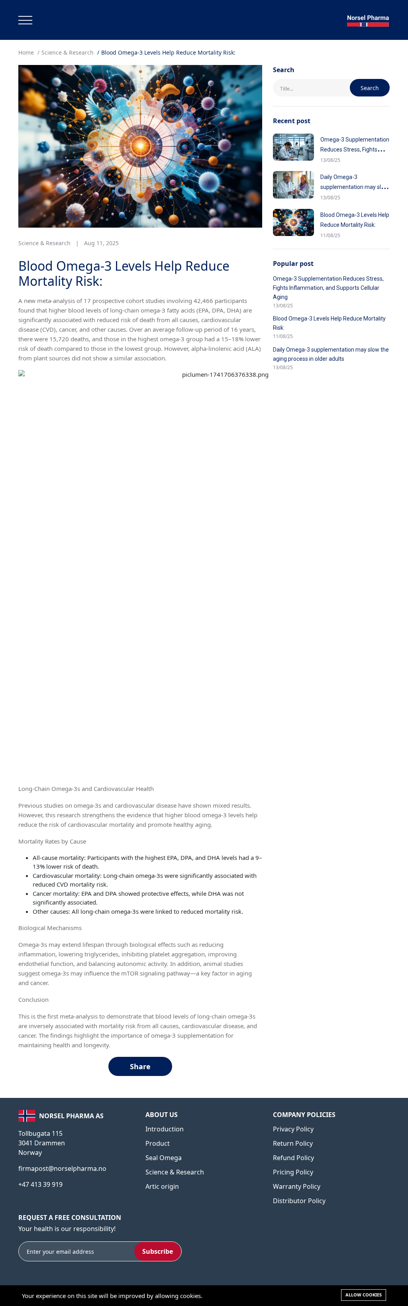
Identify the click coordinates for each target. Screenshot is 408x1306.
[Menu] (25, 20)
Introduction (164, 1129)
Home (26, 52)
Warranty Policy (296, 1186)
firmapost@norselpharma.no (62, 1168)
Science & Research (67, 52)
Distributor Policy (299, 1200)
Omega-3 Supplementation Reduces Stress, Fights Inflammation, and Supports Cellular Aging (328, 287)
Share (140, 1066)
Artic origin (162, 1186)
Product (157, 1143)
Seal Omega (163, 1157)
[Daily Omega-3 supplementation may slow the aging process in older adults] (293, 184)
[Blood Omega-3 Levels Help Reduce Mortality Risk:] (293, 222)
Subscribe (157, 1251)
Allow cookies (363, 1295)
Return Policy (293, 1143)
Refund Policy (293, 1157)
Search (370, 88)
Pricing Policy (293, 1172)
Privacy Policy (293, 1129)
